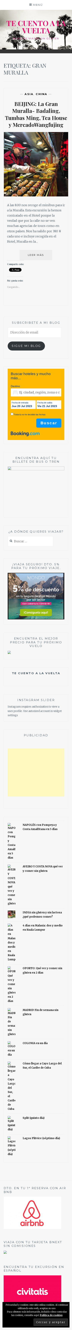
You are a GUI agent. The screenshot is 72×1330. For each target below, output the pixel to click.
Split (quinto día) (34, 1118)
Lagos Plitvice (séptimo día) (41, 1138)
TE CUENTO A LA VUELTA (36, 26)
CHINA (41, 94)
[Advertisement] (36, 772)
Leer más (40, 256)
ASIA (29, 94)
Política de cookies (51, 1315)
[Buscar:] (30, 541)
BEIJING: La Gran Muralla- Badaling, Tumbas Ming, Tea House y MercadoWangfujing (36, 114)
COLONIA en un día (35, 1043)
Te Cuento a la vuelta (36, 673)
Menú (38, 4)
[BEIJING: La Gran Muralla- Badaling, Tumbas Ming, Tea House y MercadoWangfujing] (36, 195)
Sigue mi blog (26, 346)
